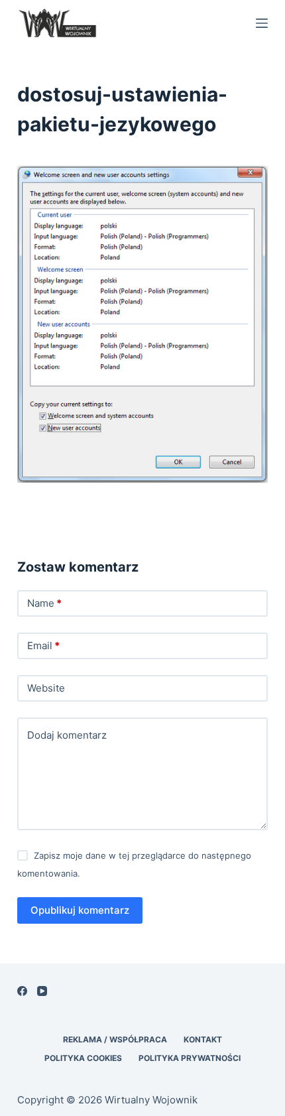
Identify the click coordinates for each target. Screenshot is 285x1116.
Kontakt (203, 1039)
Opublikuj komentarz (79, 910)
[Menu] (262, 23)
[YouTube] (42, 991)
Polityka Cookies (83, 1058)
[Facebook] (22, 991)
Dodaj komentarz (67, 735)
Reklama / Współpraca (115, 1039)
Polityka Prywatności (190, 1058)
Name (44, 603)
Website (46, 688)
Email (43, 645)
